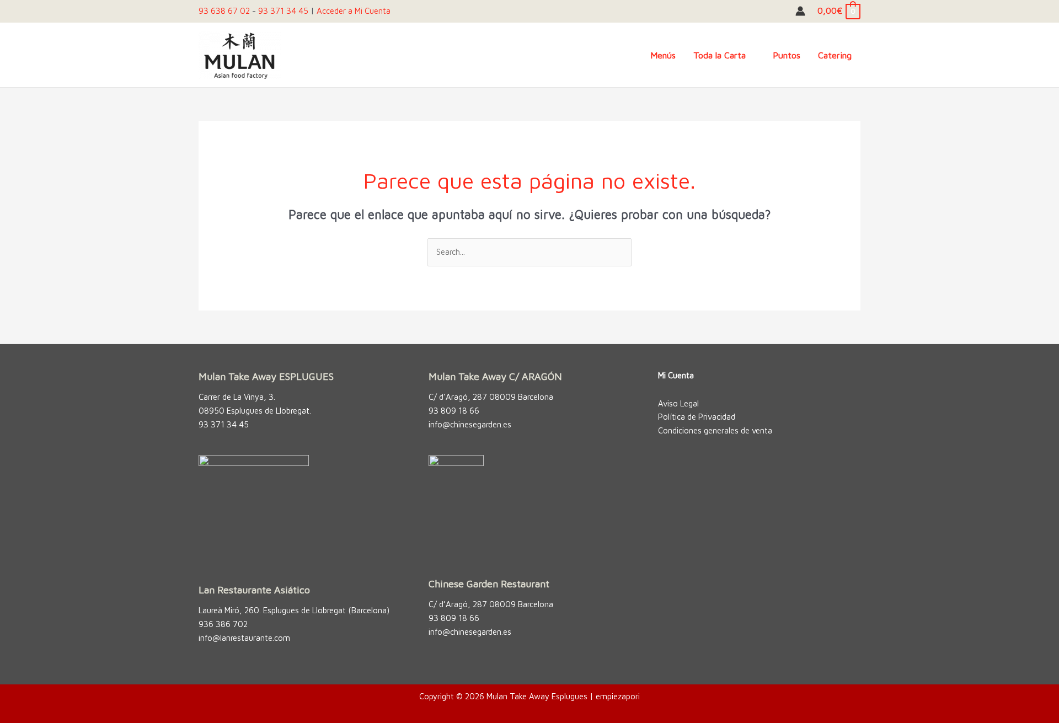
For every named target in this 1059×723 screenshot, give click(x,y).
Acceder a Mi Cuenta (354, 10)
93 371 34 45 (283, 10)
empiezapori (618, 696)
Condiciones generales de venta (715, 430)
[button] (750, 55)
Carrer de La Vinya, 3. (237, 396)
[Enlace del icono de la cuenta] (800, 11)
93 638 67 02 (224, 10)
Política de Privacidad (696, 416)
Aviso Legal (678, 403)
